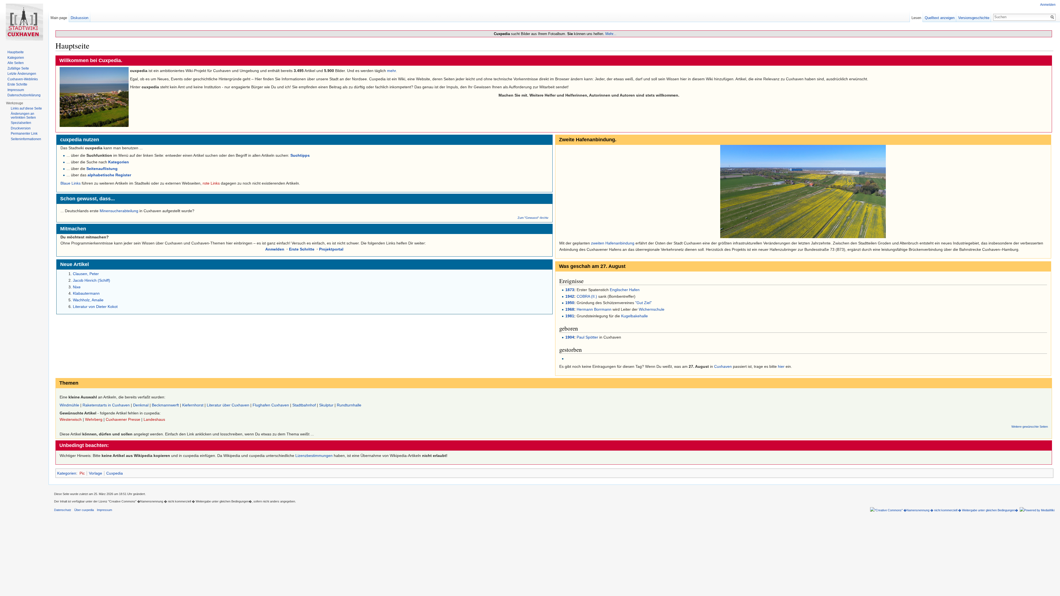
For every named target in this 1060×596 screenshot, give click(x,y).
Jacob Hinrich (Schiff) (91, 280)
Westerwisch (71, 419)
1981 (569, 316)
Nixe (77, 287)
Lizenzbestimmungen (314, 455)
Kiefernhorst (192, 405)
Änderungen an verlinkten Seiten (23, 115)
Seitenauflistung (102, 168)
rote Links (211, 183)
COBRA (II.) (587, 296)
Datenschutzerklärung (24, 95)
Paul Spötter (587, 337)
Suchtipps (300, 155)
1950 (569, 302)
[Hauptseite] (24, 22)
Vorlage (95, 473)
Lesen (916, 18)
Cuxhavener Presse (123, 419)
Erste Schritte (301, 249)
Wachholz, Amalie (88, 300)
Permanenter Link (24, 133)
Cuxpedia (114, 473)
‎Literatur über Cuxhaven (228, 405)
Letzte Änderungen (21, 74)
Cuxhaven (723, 366)
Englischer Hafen (625, 290)
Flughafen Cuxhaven (271, 405)
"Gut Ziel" (643, 302)
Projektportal (331, 249)
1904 (569, 337)
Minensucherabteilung (119, 211)
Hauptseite (15, 52)
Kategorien (118, 162)
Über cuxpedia (84, 510)
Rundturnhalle (349, 405)
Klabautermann (86, 293)
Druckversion (21, 128)
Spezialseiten (21, 123)
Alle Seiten (15, 63)
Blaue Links (70, 183)
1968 (569, 309)
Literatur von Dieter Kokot (95, 306)
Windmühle (69, 405)
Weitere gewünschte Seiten (1029, 426)
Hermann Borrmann (594, 309)
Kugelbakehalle (634, 316)
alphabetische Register (109, 175)
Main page (59, 18)
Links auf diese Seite (26, 108)
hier (781, 366)
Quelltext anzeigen (940, 18)
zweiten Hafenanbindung (612, 243)
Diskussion (79, 18)
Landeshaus (154, 419)
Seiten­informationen (26, 139)
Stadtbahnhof (304, 405)
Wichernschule (651, 309)
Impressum (15, 90)
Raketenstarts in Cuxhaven (106, 405)
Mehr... (610, 34)
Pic (82, 473)
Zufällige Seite (18, 68)
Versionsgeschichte (973, 18)
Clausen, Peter (86, 274)
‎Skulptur (326, 405)
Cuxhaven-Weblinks (22, 79)
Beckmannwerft (165, 405)
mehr (391, 70)
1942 (569, 296)
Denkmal (141, 405)
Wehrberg (93, 419)
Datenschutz (62, 510)
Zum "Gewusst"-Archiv (533, 217)
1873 (569, 290)
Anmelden (274, 249)
